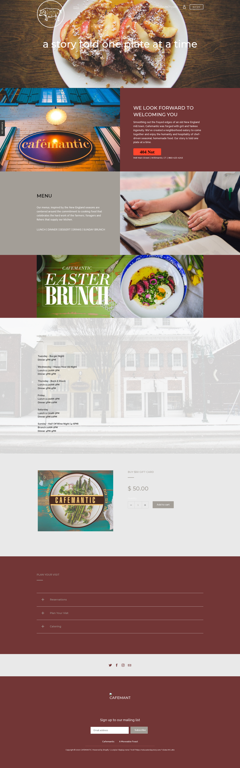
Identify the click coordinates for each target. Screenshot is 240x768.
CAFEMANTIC (86, 750)
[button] (147, 151)
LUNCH (41, 229)
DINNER (52, 229)
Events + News (123, 7)
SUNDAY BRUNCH (94, 229)
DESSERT (64, 229)
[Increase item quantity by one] (145, 504)
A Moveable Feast (128, 741)
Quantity (132, 498)
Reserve (89, 7)
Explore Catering (169, 7)
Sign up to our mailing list (120, 720)
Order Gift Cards (145, 7)
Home (76, 7)
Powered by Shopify (100, 750)
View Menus (105, 7)
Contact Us (2, 128)
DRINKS (77, 229)
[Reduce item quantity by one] (131, 504)
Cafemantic (108, 741)
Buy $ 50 (196, 7)
